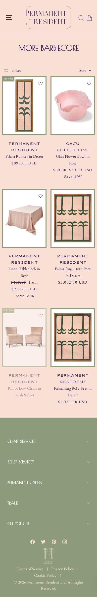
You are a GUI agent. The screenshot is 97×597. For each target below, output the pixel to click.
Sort (82, 70)
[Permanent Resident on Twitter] (43, 541)
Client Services (21, 441)
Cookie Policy (45, 575)
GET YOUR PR (18, 523)
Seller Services (20, 462)
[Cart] (89, 18)
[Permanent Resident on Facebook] (32, 541)
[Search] (81, 18)
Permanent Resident (25, 482)
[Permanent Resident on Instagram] (64, 541)
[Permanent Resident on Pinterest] (54, 541)
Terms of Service (30, 569)
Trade (12, 503)
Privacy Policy (62, 569)
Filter (16, 70)
